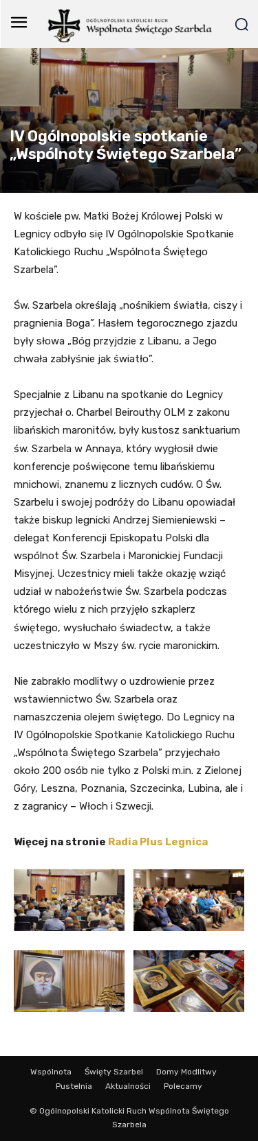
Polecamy (183, 1086)
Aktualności (128, 1086)
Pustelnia (74, 1086)
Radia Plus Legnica (158, 842)
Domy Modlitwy (186, 1072)
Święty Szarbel (114, 1072)
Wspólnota (51, 1072)
